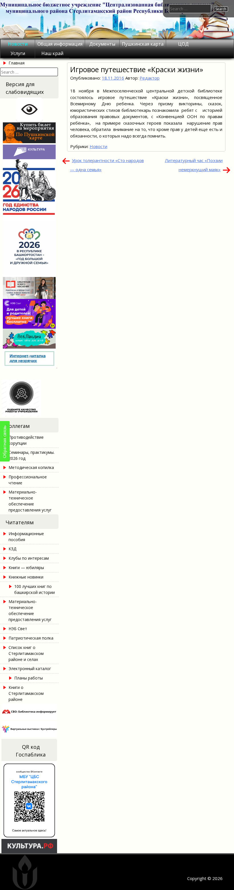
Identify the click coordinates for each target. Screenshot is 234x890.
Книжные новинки (26, 577)
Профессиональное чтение (28, 480)
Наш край (52, 53)
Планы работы (28, 678)
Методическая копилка (31, 467)
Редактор (150, 78)
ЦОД (183, 44)
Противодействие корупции (26, 440)
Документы (102, 44)
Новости (17, 44)
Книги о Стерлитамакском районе (26, 693)
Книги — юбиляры (26, 567)
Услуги (18, 53)
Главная (17, 63)
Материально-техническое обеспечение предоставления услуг (30, 501)
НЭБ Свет (18, 628)
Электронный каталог (30, 668)
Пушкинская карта (143, 44)
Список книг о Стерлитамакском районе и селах (26, 653)
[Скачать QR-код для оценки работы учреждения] (29, 415)
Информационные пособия (26, 536)
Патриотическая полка (31, 638)
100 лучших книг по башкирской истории (34, 589)
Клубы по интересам (29, 558)
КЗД (12, 548)
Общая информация (59, 44)
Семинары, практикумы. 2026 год (32, 455)
